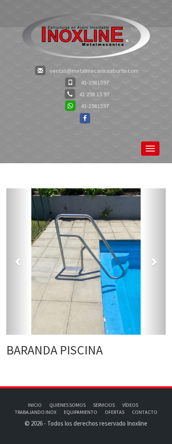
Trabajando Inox (35, 412)
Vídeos (130, 405)
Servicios (104, 405)
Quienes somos (67, 405)
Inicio (35, 405)
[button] (18, 261)
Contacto (144, 412)
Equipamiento (80, 412)
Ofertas (114, 412)
